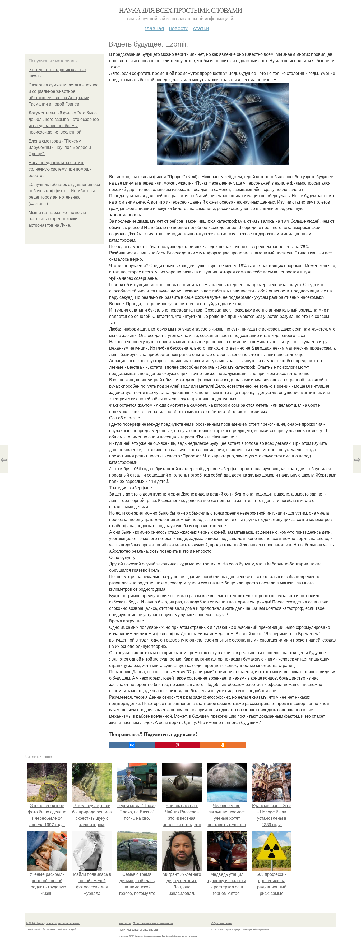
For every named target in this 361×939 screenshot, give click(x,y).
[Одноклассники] (223, 745)
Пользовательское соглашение (153, 923)
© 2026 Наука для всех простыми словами (53, 923)
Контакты (125, 923)
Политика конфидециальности (138, 929)
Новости (178, 28)
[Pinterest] (177, 745)
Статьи (201, 28)
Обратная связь (221, 923)
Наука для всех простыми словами (180, 10)
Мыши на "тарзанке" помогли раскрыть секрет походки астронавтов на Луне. (57, 218)
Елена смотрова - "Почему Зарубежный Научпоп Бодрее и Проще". (60, 147)
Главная (154, 28)
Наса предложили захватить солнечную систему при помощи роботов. (60, 169)
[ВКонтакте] (132, 745)
